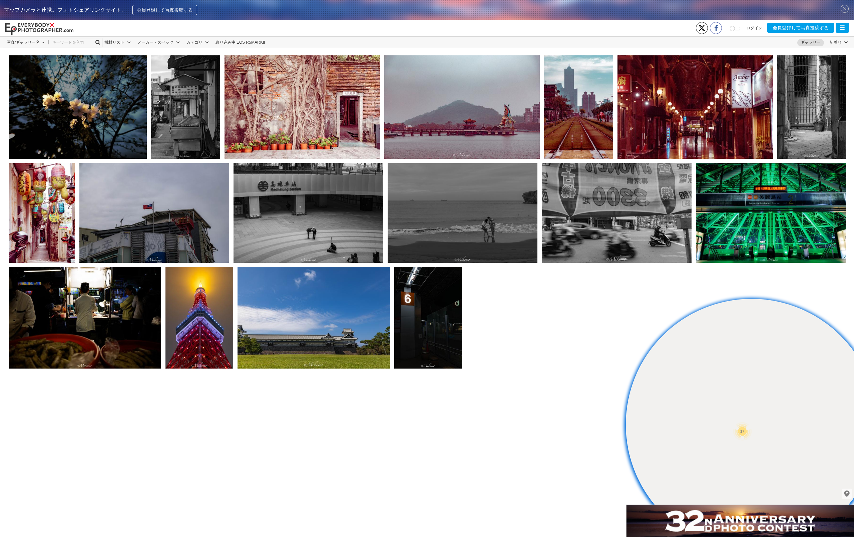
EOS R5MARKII (251, 42)
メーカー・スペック (155, 42)
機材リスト (114, 42)
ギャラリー (811, 42)
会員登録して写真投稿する (165, 10)
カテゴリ (194, 42)
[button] (842, 28)
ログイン (754, 28)
